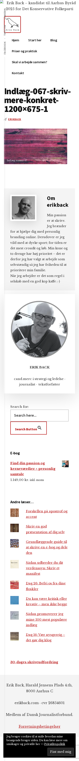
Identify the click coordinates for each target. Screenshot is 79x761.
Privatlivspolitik (54, 744)
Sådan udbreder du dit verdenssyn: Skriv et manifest (44, 568)
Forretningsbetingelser (39, 726)
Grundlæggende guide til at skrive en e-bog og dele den (47, 547)
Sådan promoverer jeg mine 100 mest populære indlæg (46, 619)
